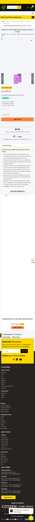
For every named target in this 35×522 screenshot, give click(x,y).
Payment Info (4, 443)
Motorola (3, 380)
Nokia (2, 378)
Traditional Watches (6, 405)
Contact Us (4, 447)
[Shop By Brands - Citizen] (9, 506)
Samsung (27, 21)
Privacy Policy (4, 445)
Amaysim (3, 420)
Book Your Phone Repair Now (11, 17)
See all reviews (6, 337)
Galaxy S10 (7, 23)
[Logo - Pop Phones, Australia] (3, 7)
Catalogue (3, 456)
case (21, 34)
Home (3, 21)
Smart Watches (4, 409)
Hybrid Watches (5, 411)
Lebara (2, 424)
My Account (4, 437)
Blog (2, 464)
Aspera (3, 382)
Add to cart (17, 119)
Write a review (16, 337)
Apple (2, 397)
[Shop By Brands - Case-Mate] (25, 506)
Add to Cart (17, 327)
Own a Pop (3, 462)
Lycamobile (3, 426)
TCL (2, 376)
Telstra (2, 416)
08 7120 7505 (16, 480)
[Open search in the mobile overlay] (14, 7)
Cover (25, 34)
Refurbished (4, 391)
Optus (2, 418)
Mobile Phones (5, 370)
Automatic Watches (5, 407)
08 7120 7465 (16, 492)
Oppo (2, 374)
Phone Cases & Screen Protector (15, 21)
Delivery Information (6, 449)
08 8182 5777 (16, 473)
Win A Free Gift (4, 460)
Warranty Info (4, 441)
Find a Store (4, 458)
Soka (2, 36)
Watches (3, 403)
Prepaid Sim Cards (6, 414)
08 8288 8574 (16, 486)
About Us (3, 454)
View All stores (8, 497)
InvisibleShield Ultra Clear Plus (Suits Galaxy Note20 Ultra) (17, 319)
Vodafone (3, 422)
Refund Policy (4, 439)
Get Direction (4, 473)
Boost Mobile (4, 428)
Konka (2, 384)
